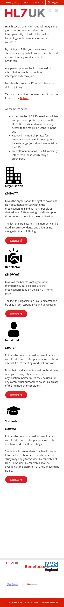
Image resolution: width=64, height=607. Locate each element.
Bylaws (24, 98)
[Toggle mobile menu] (57, 10)
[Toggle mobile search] (50, 10)
